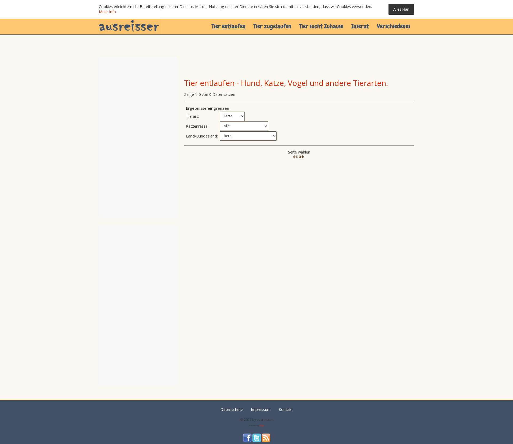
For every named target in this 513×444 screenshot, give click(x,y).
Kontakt (286, 409)
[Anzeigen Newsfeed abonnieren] (266, 438)
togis (262, 425)
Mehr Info (107, 11)
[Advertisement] (281, 65)
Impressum (261, 409)
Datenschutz (231, 409)
